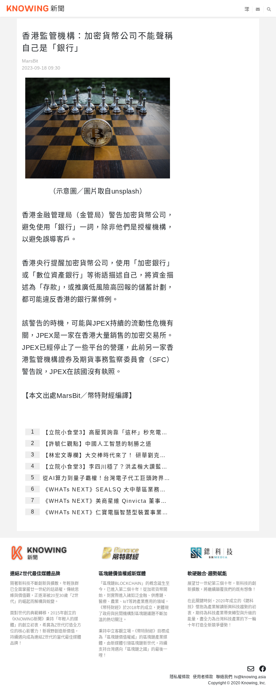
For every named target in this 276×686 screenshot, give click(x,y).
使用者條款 (203, 677)
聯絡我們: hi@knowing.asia (241, 677)
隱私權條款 (180, 677)
